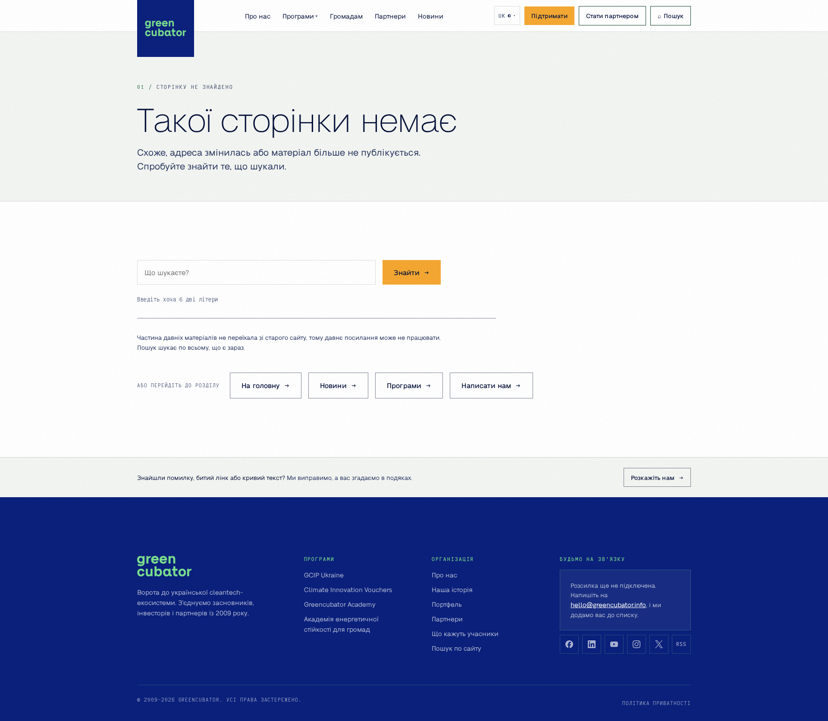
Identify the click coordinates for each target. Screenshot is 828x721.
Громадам (346, 16)
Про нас (257, 16)
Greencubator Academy (340, 604)
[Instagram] (636, 644)
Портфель (447, 604)
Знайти (407, 272)
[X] (658, 644)
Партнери (390, 16)
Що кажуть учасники (465, 633)
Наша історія (452, 589)
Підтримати (549, 15)
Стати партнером (612, 15)
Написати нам (486, 385)
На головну (261, 385)
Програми (300, 16)
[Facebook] (569, 644)
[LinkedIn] (591, 644)
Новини (430, 16)
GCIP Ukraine (324, 575)
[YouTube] (614, 644)
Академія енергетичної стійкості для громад (341, 624)
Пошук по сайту (456, 648)
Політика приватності (656, 703)
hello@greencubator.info (608, 604)
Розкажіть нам (652, 477)
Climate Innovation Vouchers (348, 589)
